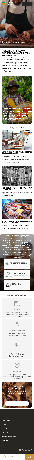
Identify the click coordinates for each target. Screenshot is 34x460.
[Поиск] (29, 4)
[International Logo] (7, 3)
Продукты (5, 424)
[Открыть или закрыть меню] (24, 4)
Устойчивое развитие (9, 437)
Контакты (5, 441)
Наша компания (7, 420)
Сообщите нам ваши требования (17, 403)
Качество (5, 428)
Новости (5, 432)
